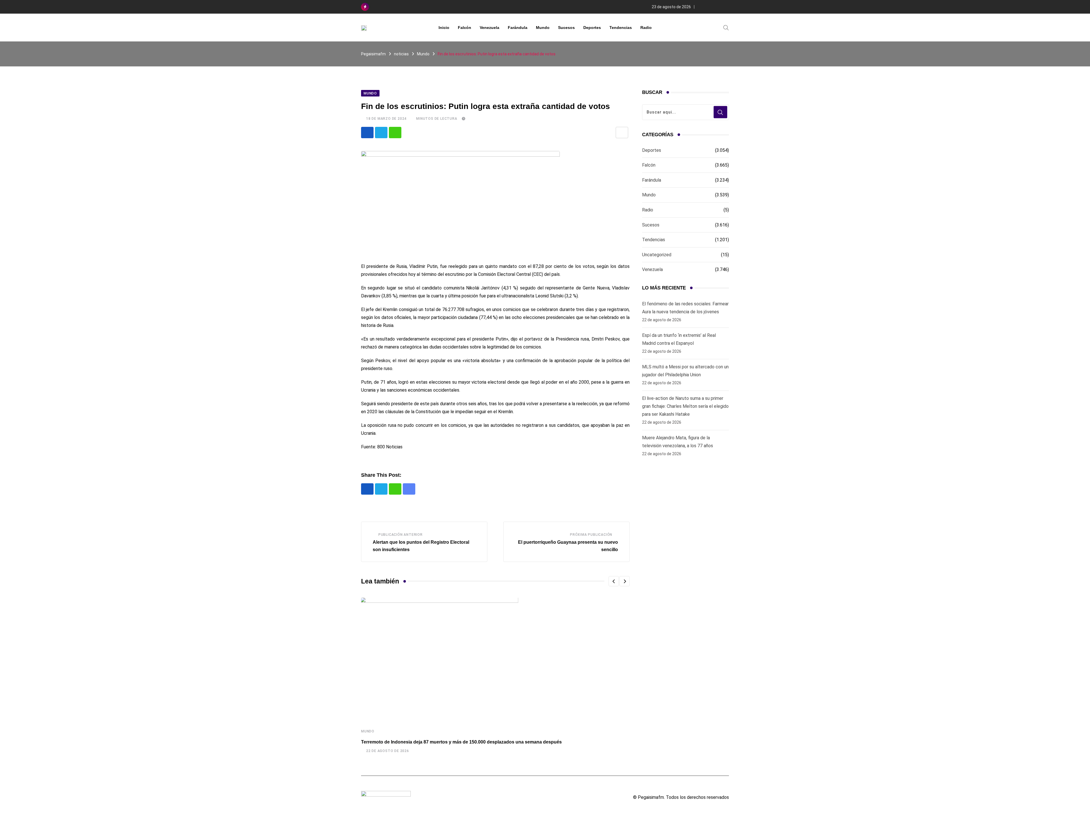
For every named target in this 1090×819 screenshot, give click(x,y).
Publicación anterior (400, 535)
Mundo (543, 27)
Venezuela (489, 27)
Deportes (592, 27)
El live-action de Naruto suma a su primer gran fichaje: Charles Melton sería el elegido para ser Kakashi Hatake (685, 406)
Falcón (464, 27)
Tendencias (620, 27)
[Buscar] (726, 27)
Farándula (517, 27)
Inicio (444, 27)
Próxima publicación (591, 535)
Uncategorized (656, 254)
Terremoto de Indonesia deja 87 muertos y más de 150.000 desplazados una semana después (461, 742)
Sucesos (566, 27)
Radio (646, 27)
